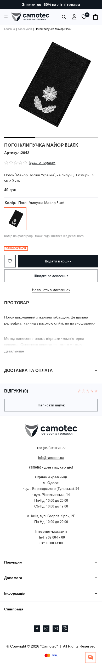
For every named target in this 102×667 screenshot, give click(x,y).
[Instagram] (46, 628)
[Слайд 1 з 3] (19, 137)
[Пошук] (64, 17)
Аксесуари (25, 29)
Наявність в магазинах (51, 290)
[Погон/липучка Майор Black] (15, 218)
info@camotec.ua (51, 458)
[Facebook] (37, 628)
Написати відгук (51, 405)
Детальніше (14, 351)
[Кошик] (95, 17)
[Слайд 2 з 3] (50, 137)
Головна (9, 29)
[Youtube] (56, 628)
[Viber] (65, 628)
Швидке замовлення (51, 276)
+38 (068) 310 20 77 (51, 448)
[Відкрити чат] (90, 657)
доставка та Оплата (28, 370)
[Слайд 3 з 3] (82, 137)
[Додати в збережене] (10, 261)
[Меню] (6, 16)
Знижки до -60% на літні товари (51, 4)
